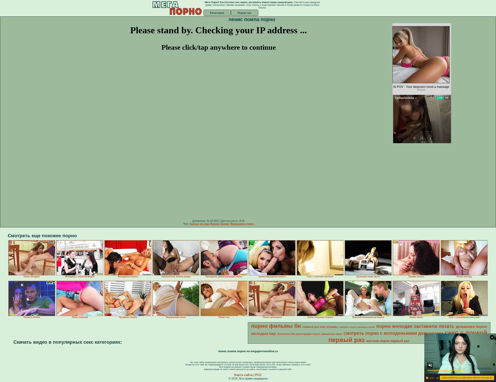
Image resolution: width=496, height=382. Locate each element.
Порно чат (244, 12)
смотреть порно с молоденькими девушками (393, 333)
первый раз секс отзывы (320, 326)
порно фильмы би (276, 326)
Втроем (215, 223)
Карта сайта (243, 375)
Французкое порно (242, 223)
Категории (217, 12)
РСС (258, 375)
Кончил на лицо (200, 223)
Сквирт (224, 223)
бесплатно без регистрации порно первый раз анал (309, 333)
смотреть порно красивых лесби (357, 327)
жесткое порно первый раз (387, 341)
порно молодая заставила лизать (415, 326)
